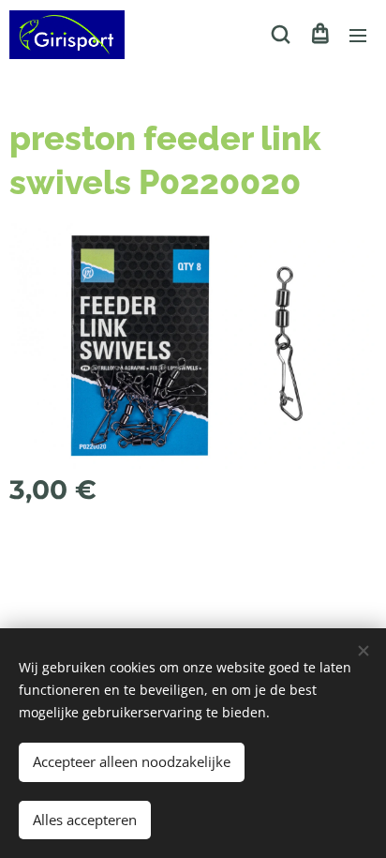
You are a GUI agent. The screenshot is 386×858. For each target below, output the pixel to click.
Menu (358, 34)
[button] (280, 34)
